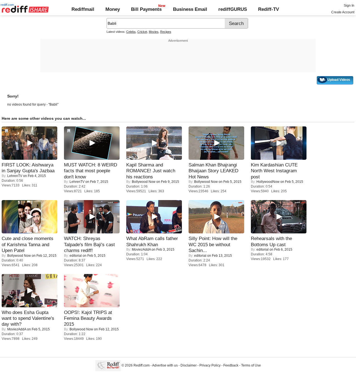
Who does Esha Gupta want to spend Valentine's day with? (28, 318)
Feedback (230, 366)
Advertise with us (165, 366)
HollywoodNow (268, 182)
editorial (76, 256)
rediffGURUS (232, 9)
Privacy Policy (210, 366)
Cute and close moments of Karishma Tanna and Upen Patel (27, 244)
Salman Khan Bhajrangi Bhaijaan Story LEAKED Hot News (213, 170)
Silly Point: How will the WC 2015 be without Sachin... (213, 244)
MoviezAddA (141, 249)
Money (112, 9)
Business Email (190, 9)
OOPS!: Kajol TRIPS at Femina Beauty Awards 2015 (88, 318)
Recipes (165, 31)
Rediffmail (82, 9)
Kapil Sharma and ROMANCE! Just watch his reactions (150, 170)
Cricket (142, 31)
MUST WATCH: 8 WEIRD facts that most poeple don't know (90, 170)
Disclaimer (189, 366)
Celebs (131, 31)
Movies (154, 31)
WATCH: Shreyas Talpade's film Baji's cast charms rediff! (89, 244)
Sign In (349, 6)
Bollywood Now (143, 182)
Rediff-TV (268, 9)
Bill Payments (146, 9)
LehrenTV (14, 176)
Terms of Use (251, 366)
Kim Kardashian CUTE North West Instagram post (274, 170)
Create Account (342, 12)
